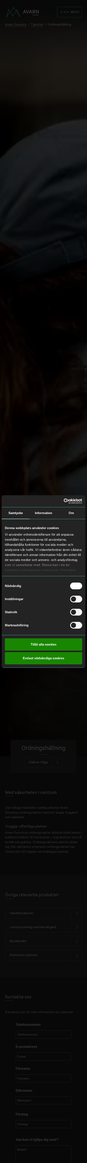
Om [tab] (71, 513)
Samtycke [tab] (15, 513)
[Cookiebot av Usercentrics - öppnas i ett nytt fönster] (63, 501)
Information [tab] (43, 513)
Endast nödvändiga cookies (43, 658)
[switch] (76, 599)
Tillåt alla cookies (43, 644)
